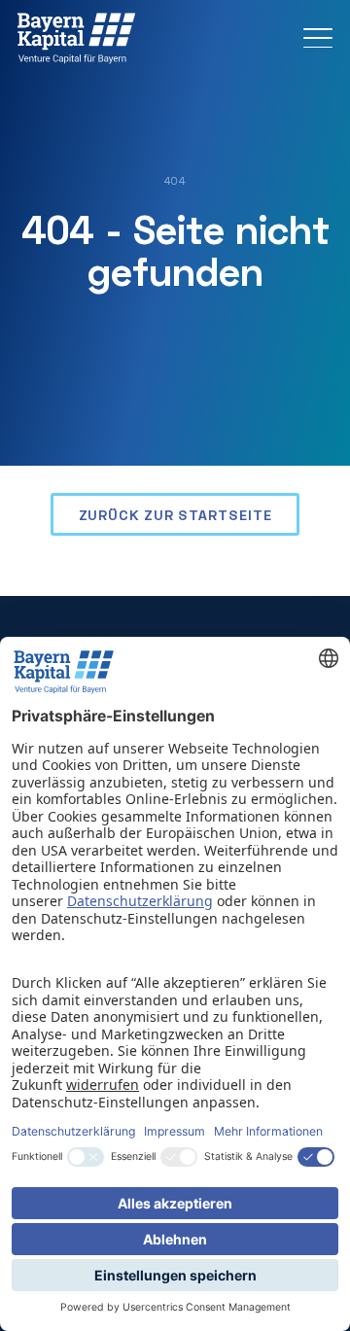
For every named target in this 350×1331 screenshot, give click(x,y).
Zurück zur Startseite (175, 515)
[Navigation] (317, 38)
